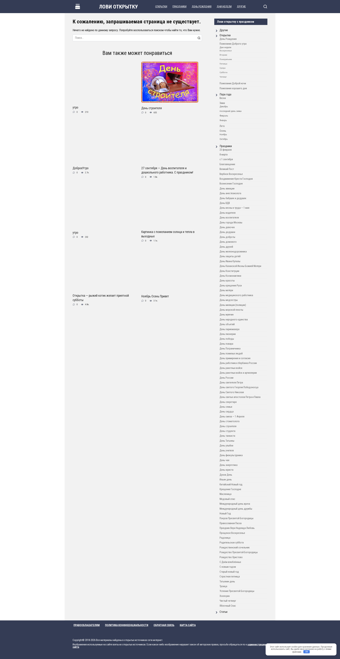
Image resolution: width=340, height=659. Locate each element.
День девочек (227, 227)
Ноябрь (223, 134)
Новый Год (225, 513)
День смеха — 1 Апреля (232, 416)
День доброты (227, 237)
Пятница (223, 63)
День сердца (227, 411)
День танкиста (227, 435)
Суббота (223, 72)
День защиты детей (230, 256)
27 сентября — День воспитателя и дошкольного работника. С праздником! (167, 170)
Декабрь (224, 106)
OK (306, 651)
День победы (227, 338)
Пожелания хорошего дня (233, 88)
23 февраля (226, 149)
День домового (228, 241)
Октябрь (224, 139)
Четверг (223, 77)
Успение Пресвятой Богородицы (237, 591)
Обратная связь (164, 625)
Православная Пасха (231, 523)
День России (226, 377)
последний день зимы (231, 111)
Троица (223, 586)
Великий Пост (227, 169)
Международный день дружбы (236, 508)
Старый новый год (229, 571)
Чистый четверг (228, 600)
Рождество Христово (231, 557)
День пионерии (228, 334)
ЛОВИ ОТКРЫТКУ (118, 7)
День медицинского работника (236, 295)
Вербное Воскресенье (231, 174)
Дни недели (224, 6)
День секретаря (228, 402)
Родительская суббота (232, 542)
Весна (223, 98)
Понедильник (226, 59)
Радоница (225, 537)
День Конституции (229, 271)
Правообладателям (86, 625)
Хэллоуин (225, 596)
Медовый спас (227, 499)
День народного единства (234, 319)
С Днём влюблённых (230, 562)
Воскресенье (226, 50)
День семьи (226, 406)
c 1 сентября (226, 159)
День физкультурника (231, 455)
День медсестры (229, 300)
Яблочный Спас (228, 605)
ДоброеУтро (81, 168)
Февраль (224, 115)
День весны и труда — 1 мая (234, 207)
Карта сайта (188, 625)
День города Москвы (231, 222)
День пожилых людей (231, 353)
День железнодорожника (233, 251)
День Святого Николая (232, 392)
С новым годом (228, 566)
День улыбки (226, 445)
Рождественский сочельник (235, 547)
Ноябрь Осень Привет (155, 296)
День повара (226, 343)
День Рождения (201, 6)
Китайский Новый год (231, 484)
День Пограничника (230, 348)
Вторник (223, 55)
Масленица (225, 494)
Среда (222, 68)
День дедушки (227, 232)
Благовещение (227, 164)
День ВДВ (225, 203)
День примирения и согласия (235, 358)
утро (75, 107)
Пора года (225, 94)
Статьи (223, 612)
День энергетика (228, 465)
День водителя (228, 212)
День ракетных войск (231, 368)
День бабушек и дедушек (233, 198)
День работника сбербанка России (238, 363)
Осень (223, 130)
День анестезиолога (230, 193)
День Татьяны (227, 440)
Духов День (226, 474)
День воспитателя (229, 217)
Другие (241, 6)
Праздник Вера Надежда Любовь (237, 528)
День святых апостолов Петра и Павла (240, 397)
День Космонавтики (230, 275)
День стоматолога (229, 421)
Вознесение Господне (231, 183)
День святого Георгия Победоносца (239, 387)
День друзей (226, 246)
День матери (226, 290)
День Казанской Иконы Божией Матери (240, 266)
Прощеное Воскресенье (232, 533)
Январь (223, 120)
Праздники (179, 6)
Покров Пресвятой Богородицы (236, 518)
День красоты (227, 280)
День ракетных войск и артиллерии (238, 372)
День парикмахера (229, 329)
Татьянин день (227, 581)
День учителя (227, 450)
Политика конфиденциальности (126, 625)
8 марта (224, 154)
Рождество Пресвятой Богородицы (239, 552)
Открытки (161, 6)
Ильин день (226, 479)
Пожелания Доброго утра (233, 43)
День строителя (151, 108)
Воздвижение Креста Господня (236, 178)
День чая (224, 460)
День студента (227, 431)
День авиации (227, 188)
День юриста (226, 469)
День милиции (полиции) (233, 305)
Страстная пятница (230, 576)
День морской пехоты (231, 309)
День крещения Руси (231, 285)
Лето (222, 126)
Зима (222, 103)
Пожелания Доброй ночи (233, 83)
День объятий (227, 324)
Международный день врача (235, 503)
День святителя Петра (231, 382)
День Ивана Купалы (230, 261)
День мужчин (227, 314)
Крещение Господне (230, 489)
